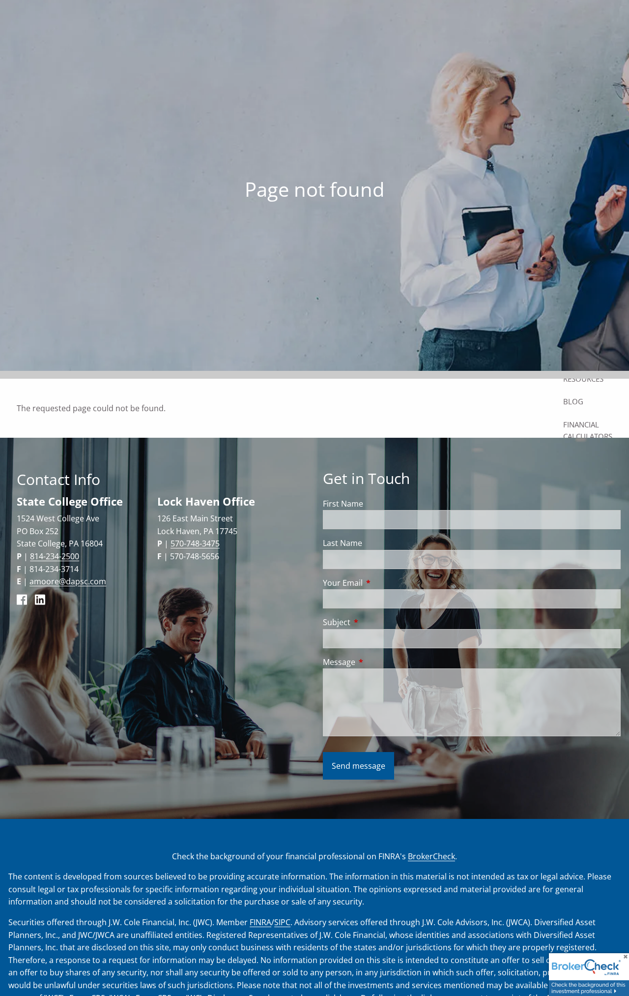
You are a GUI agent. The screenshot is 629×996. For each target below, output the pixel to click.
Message (378, 662)
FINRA (260, 922)
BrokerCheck (431, 856)
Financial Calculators (587, 430)
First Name (343, 503)
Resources (583, 379)
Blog (573, 401)
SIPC (282, 922)
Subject (376, 622)
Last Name (342, 543)
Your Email (382, 582)
